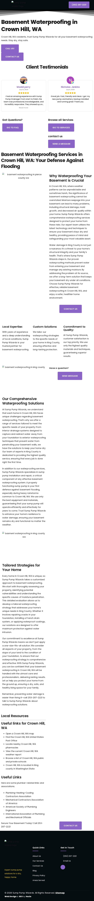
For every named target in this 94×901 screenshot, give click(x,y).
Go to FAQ (13, 127)
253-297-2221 (35, 697)
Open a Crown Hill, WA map (20, 733)
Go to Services (61, 127)
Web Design (11, 896)
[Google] (63, 867)
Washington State (25, 768)
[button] (8, 5)
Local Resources (15, 715)
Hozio (28, 896)
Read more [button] (23, 108)
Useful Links (11, 777)
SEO (21, 896)
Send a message (61, 143)
